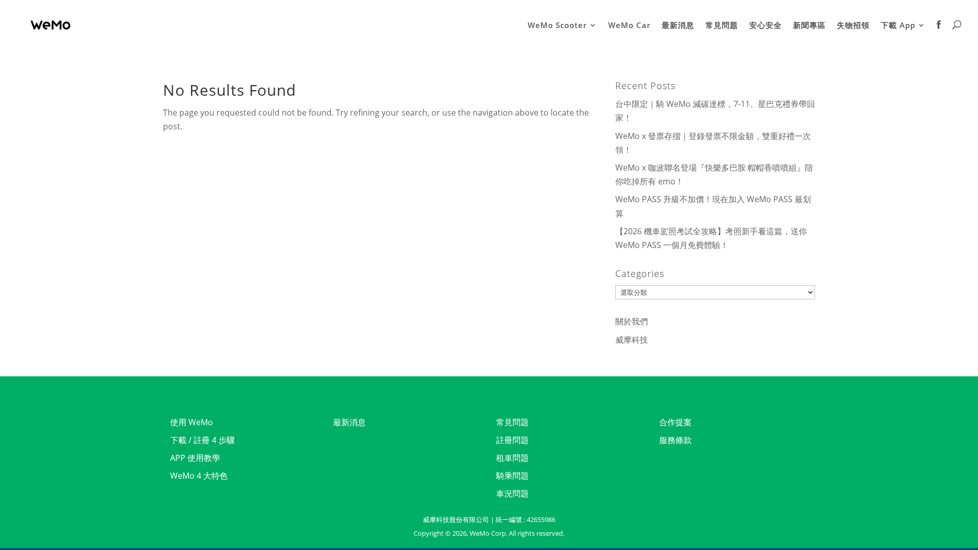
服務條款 (675, 440)
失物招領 (853, 25)
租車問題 (512, 457)
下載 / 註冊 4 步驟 (202, 440)
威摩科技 (631, 339)
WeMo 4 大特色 (199, 475)
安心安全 (765, 25)
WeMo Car (629, 25)
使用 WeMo (191, 422)
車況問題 (512, 493)
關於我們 (631, 321)
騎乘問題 (512, 475)
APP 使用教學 (195, 457)
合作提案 (675, 422)
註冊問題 (512, 440)
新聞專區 (809, 25)
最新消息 (678, 25)
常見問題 (721, 25)
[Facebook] (939, 35)
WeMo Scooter (557, 25)
